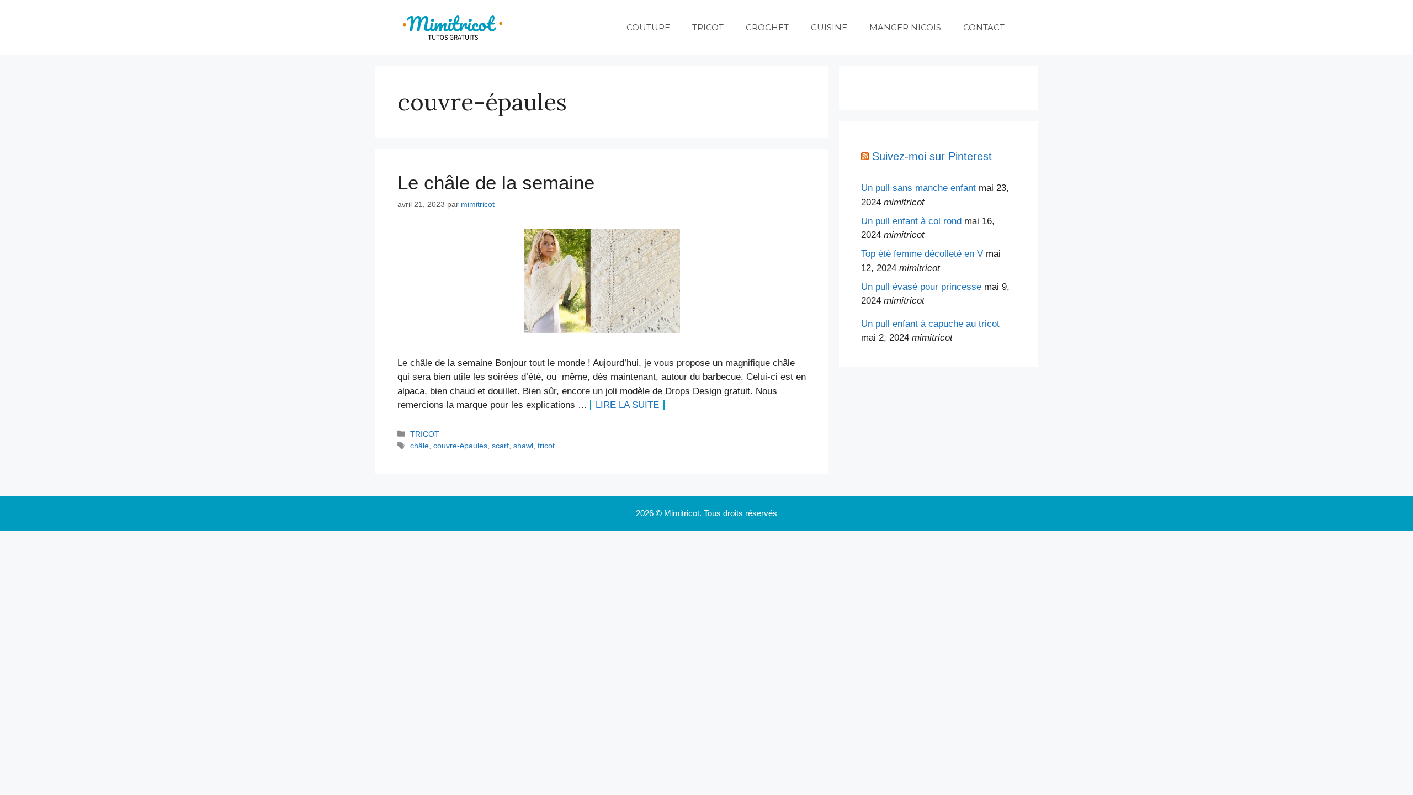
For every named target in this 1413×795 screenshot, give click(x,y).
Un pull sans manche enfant (918, 188)
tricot (546, 445)
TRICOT (708, 27)
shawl (523, 445)
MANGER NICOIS (905, 27)
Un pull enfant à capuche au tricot (930, 324)
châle (419, 445)
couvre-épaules (460, 445)
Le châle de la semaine (495, 182)
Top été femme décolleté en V (922, 253)
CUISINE (829, 27)
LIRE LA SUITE (627, 405)
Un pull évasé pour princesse (921, 287)
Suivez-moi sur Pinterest (932, 156)
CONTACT (984, 27)
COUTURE (648, 27)
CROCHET (767, 27)
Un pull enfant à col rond (911, 221)
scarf (500, 445)
